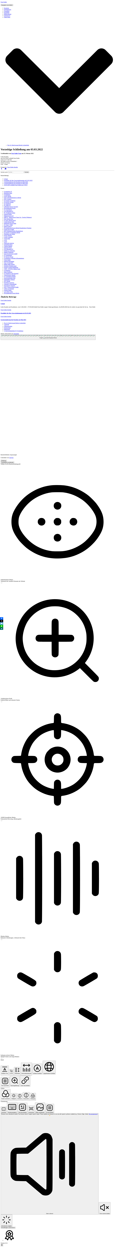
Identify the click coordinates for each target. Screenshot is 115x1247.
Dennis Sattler (8, 290)
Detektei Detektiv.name (10, 266)
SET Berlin (7, 281)
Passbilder (6, 12)
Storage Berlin (8, 214)
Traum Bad (7, 238)
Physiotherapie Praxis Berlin (11, 293)
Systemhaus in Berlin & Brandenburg (14, 258)
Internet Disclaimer (9, 261)
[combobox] (48, 337)
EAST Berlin (7, 196)
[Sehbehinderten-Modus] (1, 583)
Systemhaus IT (8, 191)
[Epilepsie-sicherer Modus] (1, 1058)
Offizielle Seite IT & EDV (11, 206)
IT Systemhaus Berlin (10, 276)
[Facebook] (1, 618)
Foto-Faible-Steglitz (12, 167)
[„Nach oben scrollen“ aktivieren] (2, 1245)
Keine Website (8, 235)
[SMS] (1, 626)
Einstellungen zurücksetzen (8, 1227)
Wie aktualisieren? (93, 1114)
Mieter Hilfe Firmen (9, 264)
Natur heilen (7, 260)
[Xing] (1, 628)
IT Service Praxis (8, 257)
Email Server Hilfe (9, 229)
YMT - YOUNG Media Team (12, 269)
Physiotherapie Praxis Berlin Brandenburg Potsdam (17, 228)
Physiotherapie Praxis (9, 208)
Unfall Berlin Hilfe (9, 222)
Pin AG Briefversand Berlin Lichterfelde (18, 145)
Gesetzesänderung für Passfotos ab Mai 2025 (16, 182)
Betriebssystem (8, 193)
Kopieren (6, 8)
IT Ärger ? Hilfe (8, 225)
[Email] (1, 623)
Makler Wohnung (8, 252)
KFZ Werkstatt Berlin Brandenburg (13, 231)
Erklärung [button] (3, 460)
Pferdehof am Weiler (9, 234)
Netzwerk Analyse (9, 243)
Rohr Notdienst (8, 272)
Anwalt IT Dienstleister (10, 284)
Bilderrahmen (7, 14)
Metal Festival (8, 226)
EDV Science (7, 199)
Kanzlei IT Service (9, 282)
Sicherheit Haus (8, 244)
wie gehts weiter (8, 291)
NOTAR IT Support (9, 285)
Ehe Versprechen (8, 219)
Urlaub (6, 179)
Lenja (5, 241)
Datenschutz (7, 328)
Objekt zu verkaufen (9, 250)
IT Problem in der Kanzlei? (11, 273)
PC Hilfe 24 (7, 205)
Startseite (6, 324)
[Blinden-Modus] (1, 939)
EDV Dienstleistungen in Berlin (12, 197)
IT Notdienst (7, 203)
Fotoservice (7, 15)
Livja (5, 240)
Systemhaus (7, 194)
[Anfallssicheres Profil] (1, 701)
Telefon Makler (8, 246)
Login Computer (8, 237)
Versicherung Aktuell (9, 275)
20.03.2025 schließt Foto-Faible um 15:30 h (15, 185)
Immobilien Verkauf (9, 279)
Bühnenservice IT (9, 216)
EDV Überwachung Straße (11, 287)
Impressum (7, 329)
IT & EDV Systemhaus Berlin (12, 232)
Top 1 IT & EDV (8, 263)
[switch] (1, 582)
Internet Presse (8, 247)
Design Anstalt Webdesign (11, 267)
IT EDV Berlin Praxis (10, 220)
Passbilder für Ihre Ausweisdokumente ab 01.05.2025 (18, 180)
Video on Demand (9, 288)
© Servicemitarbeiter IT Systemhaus (13, 331)
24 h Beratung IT (8, 211)
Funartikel (6, 11)
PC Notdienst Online (9, 213)
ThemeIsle (16, 333)
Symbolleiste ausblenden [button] (7, 462)
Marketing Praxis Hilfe (10, 223)
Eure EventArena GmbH (10, 254)
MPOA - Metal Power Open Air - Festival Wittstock (18, 217)
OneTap (11, 457)
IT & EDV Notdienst (9, 200)
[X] (1, 621)
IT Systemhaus (8, 210)
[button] (5, 1070)
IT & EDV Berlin (8, 202)
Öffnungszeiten (8, 326)
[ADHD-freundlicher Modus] (1, 820)
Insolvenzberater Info (9, 278)
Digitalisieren (7, 9)
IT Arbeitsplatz (8, 255)
